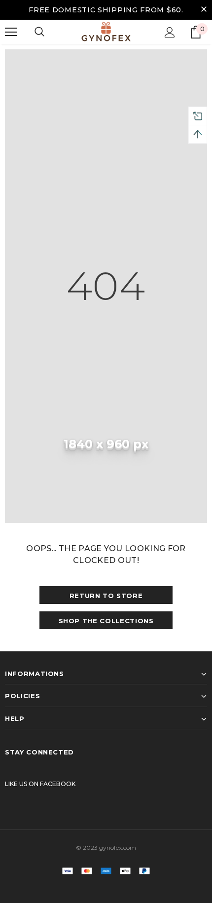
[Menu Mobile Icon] (11, 32)
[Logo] (106, 31)
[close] (204, 10)
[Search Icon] (39, 32)
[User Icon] (170, 32)
